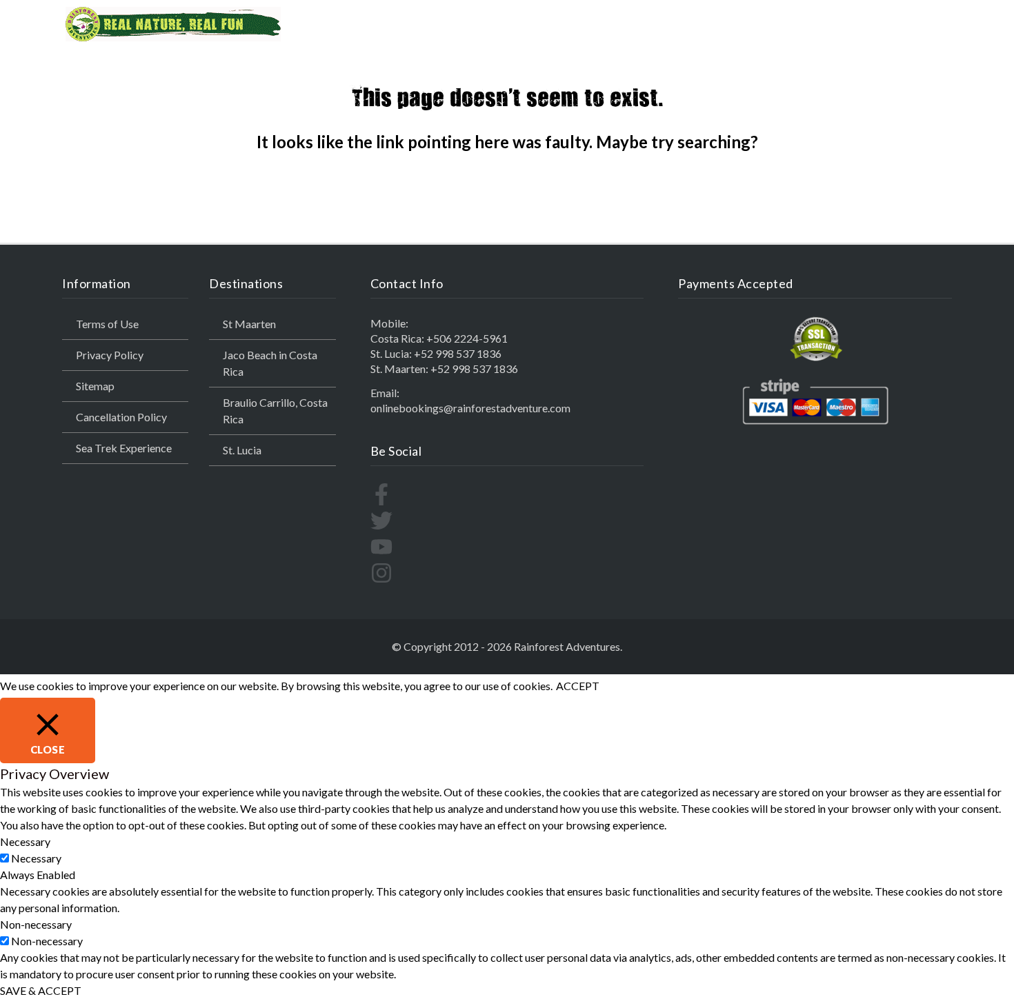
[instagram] (381, 579)
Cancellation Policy (121, 416)
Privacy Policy (109, 354)
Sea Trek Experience (124, 447)
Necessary (36, 858)
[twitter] (381, 527)
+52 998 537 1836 (457, 353)
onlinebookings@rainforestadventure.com (470, 407)
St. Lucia (242, 449)
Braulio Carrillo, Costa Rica (275, 410)
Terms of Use (107, 323)
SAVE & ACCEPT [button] (40, 990)
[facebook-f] (381, 500)
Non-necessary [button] (36, 924)
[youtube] (381, 553)
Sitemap (95, 385)
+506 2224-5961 (467, 338)
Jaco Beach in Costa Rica (270, 363)
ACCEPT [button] (577, 685)
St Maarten (249, 323)
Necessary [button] (25, 841)
